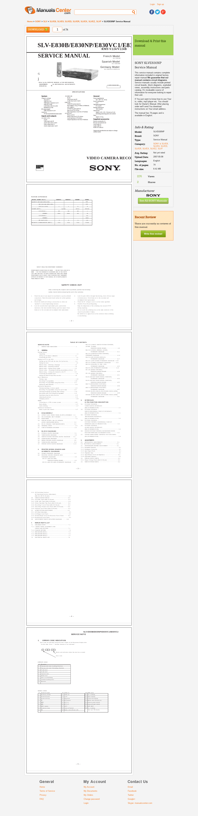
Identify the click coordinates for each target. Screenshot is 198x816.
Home (30, 21)
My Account (89, 787)
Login (152, 4)
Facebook (132, 791)
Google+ (131, 799)
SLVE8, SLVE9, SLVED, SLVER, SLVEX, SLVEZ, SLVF (75, 21)
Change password (92, 799)
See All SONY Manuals (153, 200)
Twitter (131, 795)
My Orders (88, 795)
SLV (45, 21)
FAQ (42, 799)
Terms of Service (47, 791)
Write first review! (153, 233)
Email (130, 787)
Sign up (160, 4)
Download (36, 29)
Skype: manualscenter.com (140, 803)
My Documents (90, 791)
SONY (38, 21)
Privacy (43, 795)
